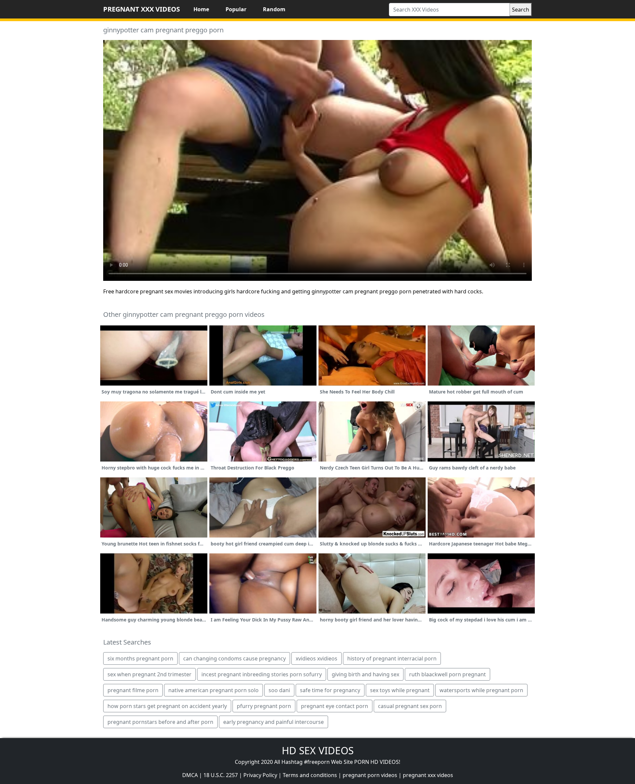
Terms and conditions (310, 775)
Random (274, 9)
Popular (236, 9)
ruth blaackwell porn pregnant (447, 674)
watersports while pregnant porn (481, 690)
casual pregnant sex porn (410, 706)
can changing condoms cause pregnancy (234, 658)
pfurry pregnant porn (264, 706)
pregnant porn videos (370, 775)
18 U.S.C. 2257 (220, 775)
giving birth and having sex (365, 674)
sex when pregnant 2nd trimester (149, 674)
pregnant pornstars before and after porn (160, 722)
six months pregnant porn (140, 658)
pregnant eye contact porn (334, 706)
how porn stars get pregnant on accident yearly (167, 706)
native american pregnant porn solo (213, 690)
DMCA (190, 775)
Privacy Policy (260, 775)
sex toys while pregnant (400, 690)
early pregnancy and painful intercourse (273, 722)
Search (520, 9)
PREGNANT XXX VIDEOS (141, 9)
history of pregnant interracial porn (392, 658)
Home (201, 9)
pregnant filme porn (132, 690)
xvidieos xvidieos (316, 658)
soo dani (279, 690)
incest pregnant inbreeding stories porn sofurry (261, 674)
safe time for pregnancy (330, 690)
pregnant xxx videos (428, 775)
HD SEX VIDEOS (318, 750)
